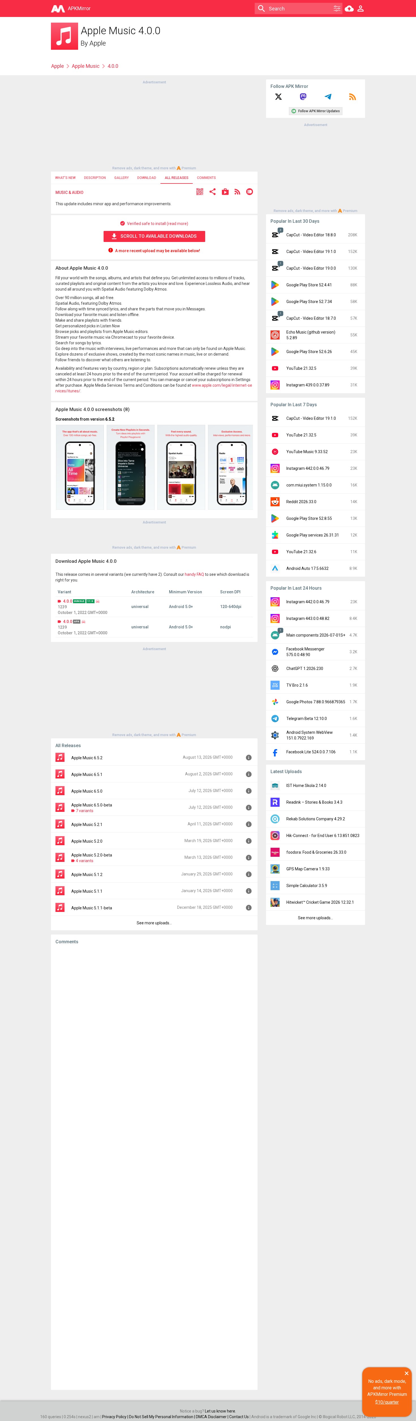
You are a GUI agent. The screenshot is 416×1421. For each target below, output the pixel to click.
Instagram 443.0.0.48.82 (307, 618)
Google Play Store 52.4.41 (309, 285)
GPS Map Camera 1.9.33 (308, 869)
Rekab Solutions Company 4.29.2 (315, 819)
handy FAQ (194, 574)
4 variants (84, 860)
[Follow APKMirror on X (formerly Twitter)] (278, 98)
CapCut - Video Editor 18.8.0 (311, 235)
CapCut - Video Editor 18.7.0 (311, 318)
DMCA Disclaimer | (212, 1416)
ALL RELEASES (176, 178)
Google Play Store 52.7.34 (309, 301)
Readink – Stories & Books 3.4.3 (314, 802)
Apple (97, 43)
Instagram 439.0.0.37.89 (307, 385)
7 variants (84, 810)
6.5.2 (109, 419)
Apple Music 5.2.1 (86, 824)
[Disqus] (154, 1167)
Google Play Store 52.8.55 (309, 518)
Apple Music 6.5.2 (86, 758)
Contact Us (239, 1416)
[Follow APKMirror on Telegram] (328, 98)
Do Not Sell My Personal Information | (162, 1416)
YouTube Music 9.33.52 (307, 451)
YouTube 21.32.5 (301, 368)
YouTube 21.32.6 (301, 552)
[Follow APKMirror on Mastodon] (303, 98)
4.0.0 (67, 601)
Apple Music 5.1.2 (86, 874)
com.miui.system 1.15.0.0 (309, 485)
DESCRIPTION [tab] (95, 178)
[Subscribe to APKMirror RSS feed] (352, 98)
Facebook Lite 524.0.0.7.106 (311, 752)
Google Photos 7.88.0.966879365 (315, 702)
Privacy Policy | (115, 1416)
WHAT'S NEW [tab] (65, 178)
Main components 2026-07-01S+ (315, 635)
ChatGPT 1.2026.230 (304, 668)
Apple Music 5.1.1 (86, 891)
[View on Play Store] (225, 192)
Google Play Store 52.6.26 (309, 351)
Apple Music (86, 66)
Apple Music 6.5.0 (86, 791)
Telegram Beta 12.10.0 (306, 718)
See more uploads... (154, 923)
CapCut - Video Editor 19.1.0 (311, 251)
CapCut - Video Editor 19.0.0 (311, 268)
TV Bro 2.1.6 (297, 685)
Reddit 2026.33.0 (301, 501)
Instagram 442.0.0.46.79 (307, 468)
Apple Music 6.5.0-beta (91, 805)
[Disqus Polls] (154, 1020)
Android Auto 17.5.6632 (307, 568)
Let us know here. (220, 1411)
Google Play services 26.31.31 (312, 535)
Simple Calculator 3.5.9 (306, 885)
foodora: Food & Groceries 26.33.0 (316, 852)
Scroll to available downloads (159, 236)
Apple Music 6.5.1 (86, 774)
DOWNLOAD (146, 178)
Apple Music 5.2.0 (86, 841)
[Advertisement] (154, 124)
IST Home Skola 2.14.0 (306, 785)
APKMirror (79, 8)
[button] (199, 192)
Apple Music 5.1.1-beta (91, 908)
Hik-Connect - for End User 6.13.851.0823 (322, 835)
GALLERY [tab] (121, 178)
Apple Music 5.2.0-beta (91, 855)
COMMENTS (206, 178)
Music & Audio (69, 192)
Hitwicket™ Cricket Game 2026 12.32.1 (320, 902)
